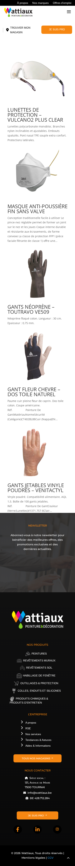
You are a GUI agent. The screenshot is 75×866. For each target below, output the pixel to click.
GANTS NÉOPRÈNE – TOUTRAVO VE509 (31, 309)
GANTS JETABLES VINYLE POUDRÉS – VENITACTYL (36, 488)
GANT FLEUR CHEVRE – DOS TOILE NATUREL (34, 392)
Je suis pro (57, 29)
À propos (22, 3)
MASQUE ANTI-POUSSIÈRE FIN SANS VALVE (38, 209)
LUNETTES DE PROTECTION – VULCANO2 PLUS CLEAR (35, 114)
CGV (50, 857)
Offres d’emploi (62, 3)
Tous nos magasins (36, 758)
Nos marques (40, 3)
